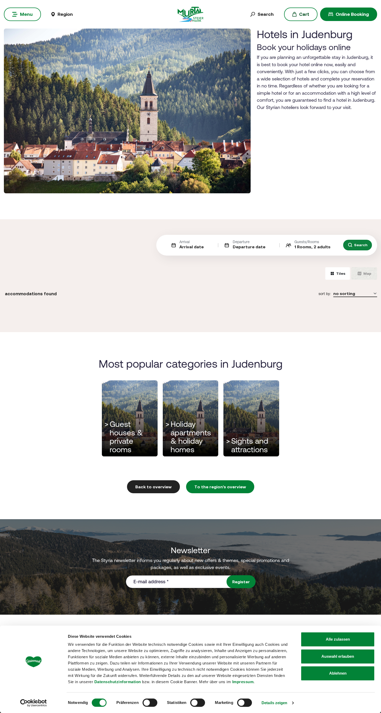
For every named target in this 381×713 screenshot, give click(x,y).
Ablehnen (338, 673)
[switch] (150, 702)
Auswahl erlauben (337, 656)
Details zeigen (274, 703)
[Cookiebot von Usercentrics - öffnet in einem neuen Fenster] (33, 703)
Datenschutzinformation (117, 682)
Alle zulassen (338, 639)
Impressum (243, 682)
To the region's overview (220, 486)
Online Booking (352, 14)
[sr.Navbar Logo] (190, 14)
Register (241, 581)
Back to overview (153, 486)
